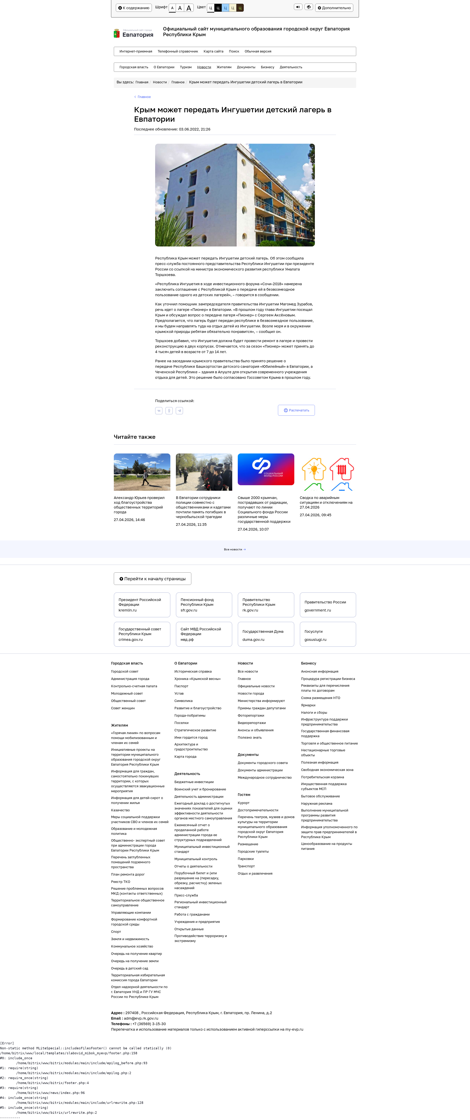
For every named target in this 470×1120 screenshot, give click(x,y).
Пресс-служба (186, 895)
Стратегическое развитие (195, 730)
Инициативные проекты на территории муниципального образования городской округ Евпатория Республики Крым (135, 756)
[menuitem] (136, 51)
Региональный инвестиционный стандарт (200, 904)
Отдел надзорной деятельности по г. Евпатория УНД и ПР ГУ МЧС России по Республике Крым (139, 992)
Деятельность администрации (198, 796)
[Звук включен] (298, 7)
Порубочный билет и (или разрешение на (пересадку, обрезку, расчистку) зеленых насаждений (198, 880)
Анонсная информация (319, 671)
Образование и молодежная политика (134, 831)
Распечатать (299, 410)
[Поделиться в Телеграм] (179, 411)
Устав (179, 693)
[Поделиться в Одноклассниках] (169, 411)
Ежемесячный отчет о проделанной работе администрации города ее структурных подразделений (198, 832)
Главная (141, 82)
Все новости (233, 549)
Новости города (251, 693)
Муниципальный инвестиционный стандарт (202, 849)
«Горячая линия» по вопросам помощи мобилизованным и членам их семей (135, 738)
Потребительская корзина (322, 777)
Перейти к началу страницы (154, 578)
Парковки (246, 859)
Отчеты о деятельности (193, 866)
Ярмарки (308, 705)
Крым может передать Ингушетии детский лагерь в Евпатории (245, 82)
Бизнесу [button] (267, 67)
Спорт (116, 932)
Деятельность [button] (291, 67)
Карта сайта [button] (213, 51)
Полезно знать (250, 737)
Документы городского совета (263, 763)
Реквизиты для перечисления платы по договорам (325, 687)
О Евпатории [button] (164, 67)
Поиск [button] (234, 51)
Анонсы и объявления (256, 730)
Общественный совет (128, 701)
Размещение (248, 844)
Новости (160, 82)
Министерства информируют (261, 701)
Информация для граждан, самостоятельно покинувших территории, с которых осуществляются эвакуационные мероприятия (137, 781)
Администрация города (130, 679)
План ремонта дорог (128, 874)
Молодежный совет (127, 693)
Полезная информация (319, 762)
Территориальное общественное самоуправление (137, 902)
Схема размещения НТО (320, 698)
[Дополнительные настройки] (309, 7)
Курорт (244, 803)
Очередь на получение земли (135, 961)
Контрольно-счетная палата (134, 686)
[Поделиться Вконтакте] (158, 411)
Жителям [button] (224, 67)
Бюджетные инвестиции (194, 782)
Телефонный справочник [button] (178, 51)
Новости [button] (204, 67)
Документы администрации (260, 770)
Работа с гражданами (192, 914)
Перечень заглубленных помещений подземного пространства (130, 862)
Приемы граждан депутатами (262, 708)
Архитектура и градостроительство (191, 746)
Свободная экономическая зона (327, 770)
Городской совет (124, 671)
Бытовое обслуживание (320, 796)
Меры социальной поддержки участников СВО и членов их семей (140, 819)
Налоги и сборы (314, 712)
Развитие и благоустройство (197, 708)
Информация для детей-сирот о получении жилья (137, 800)
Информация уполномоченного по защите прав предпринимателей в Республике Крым (329, 832)
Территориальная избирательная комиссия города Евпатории (138, 977)
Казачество (120, 810)
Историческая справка (193, 671)
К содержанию (135, 8)
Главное (178, 82)
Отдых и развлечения (255, 873)
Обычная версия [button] (258, 51)
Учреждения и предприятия (197, 922)
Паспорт (181, 686)
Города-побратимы (189, 715)
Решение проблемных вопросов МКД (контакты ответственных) (137, 890)
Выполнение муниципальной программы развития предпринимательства (324, 815)
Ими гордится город (191, 737)
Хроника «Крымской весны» (197, 679)
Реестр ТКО (120, 882)
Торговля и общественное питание (329, 743)
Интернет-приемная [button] (136, 51)
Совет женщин (123, 708)
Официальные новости (256, 686)
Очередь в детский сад (129, 968)
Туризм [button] (186, 67)
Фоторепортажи (251, 715)
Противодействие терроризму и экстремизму (200, 938)
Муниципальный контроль (195, 859)
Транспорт (246, 866)
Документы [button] (246, 67)
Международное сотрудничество (265, 777)
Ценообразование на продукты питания (326, 846)
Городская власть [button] (134, 67)
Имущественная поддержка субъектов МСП (324, 786)
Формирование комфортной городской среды (134, 921)
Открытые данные (189, 929)
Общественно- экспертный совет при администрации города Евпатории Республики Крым (138, 845)
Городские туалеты (253, 851)
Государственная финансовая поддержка (325, 733)
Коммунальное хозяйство (132, 946)
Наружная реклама (316, 803)
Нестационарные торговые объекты (323, 752)
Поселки (181, 723)
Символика (183, 701)
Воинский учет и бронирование (200, 789)
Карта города (185, 756)
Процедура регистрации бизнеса (328, 679)
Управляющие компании (131, 912)
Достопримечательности (258, 810)
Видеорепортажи (252, 723)
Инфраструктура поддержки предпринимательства (324, 721)
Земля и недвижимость (130, 939)
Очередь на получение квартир (136, 954)
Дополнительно (336, 8)
